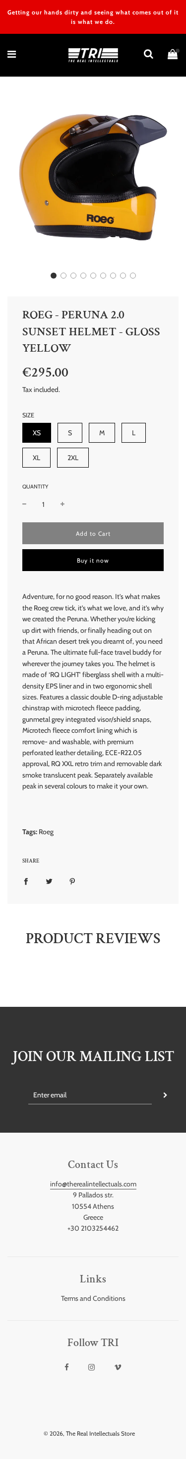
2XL (72, 457)
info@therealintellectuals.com (93, 1183)
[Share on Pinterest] (72, 881)
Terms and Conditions (93, 1298)
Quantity (35, 486)
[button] (54, 276)
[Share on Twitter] (49, 881)
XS (37, 432)
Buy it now (93, 560)
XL (36, 457)
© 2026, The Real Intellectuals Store (89, 1433)
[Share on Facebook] (26, 881)
